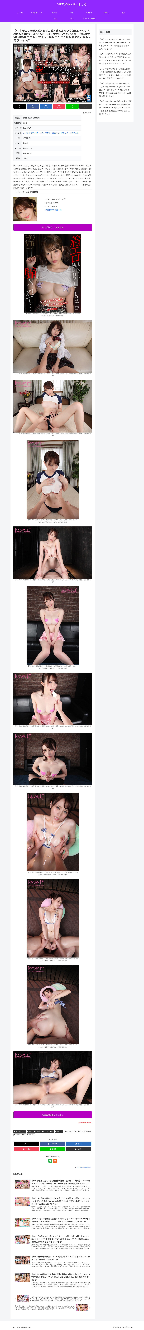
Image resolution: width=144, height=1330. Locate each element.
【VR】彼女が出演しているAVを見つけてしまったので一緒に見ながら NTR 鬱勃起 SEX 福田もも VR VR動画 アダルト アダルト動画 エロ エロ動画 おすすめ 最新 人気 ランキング (115, 89)
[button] (85, 106)
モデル (47, 133)
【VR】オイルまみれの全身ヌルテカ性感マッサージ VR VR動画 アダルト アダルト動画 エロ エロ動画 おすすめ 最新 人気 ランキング (115, 44)
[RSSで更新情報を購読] (55, 1161)
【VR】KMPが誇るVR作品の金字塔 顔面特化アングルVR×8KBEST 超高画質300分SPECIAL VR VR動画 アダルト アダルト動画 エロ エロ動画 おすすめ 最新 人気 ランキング (115, 107)
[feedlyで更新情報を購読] (50, 1161)
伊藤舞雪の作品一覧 (53, 210)
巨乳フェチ (74, 133)
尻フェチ (64, 133)
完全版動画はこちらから (52, 227)
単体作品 (55, 133)
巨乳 (41, 133)
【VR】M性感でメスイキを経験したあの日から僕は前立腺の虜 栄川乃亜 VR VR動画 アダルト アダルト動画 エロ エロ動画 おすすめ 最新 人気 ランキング (115, 59)
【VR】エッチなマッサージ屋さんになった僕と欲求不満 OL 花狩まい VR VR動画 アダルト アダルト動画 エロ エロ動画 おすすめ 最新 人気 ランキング (115, 73)
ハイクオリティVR (30, 133)
